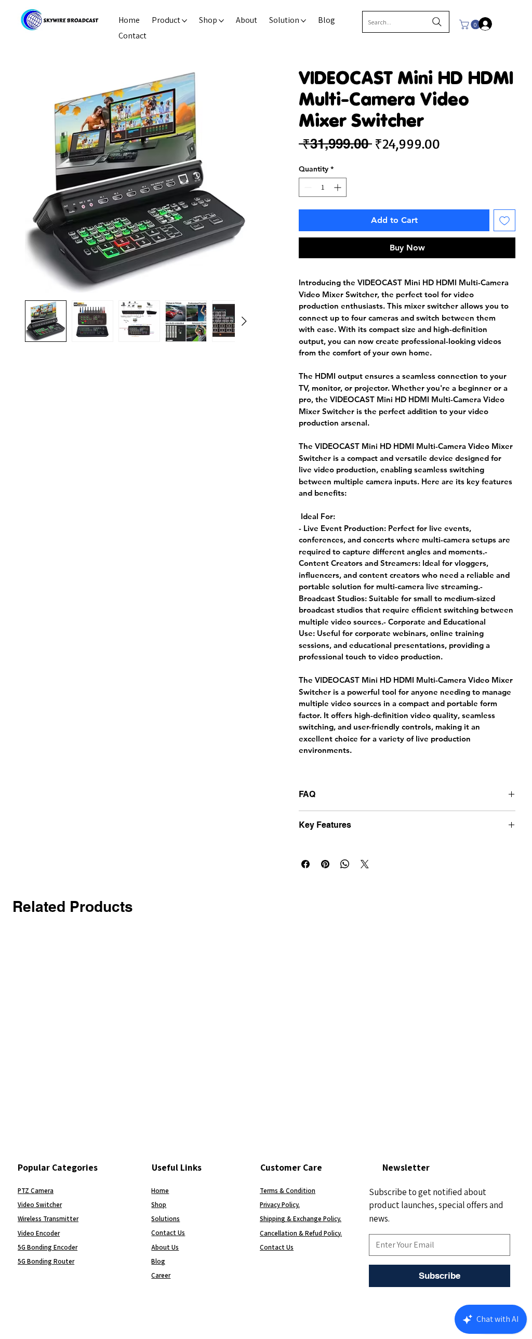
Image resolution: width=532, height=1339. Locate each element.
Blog (158, 1261)
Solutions (165, 1218)
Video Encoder (39, 1233)
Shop (158, 1204)
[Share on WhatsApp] (345, 864)
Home (160, 1190)
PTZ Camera (36, 1190)
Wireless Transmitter (48, 1218)
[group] (265, 944)
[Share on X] (364, 864)
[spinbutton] (322, 187)
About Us (165, 1247)
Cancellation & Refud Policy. (301, 1233)
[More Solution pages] (303, 20)
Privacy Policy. (280, 1204)
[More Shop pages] (221, 20)
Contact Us (168, 1232)
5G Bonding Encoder (47, 1247)
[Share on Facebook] (305, 864)
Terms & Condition (287, 1190)
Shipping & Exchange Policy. (300, 1218)
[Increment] (338, 187)
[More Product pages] (184, 20)
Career (160, 1275)
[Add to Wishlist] (504, 220)
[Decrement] (306, 187)
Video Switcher (40, 1204)
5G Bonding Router (46, 1261)
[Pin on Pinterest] (325, 864)
